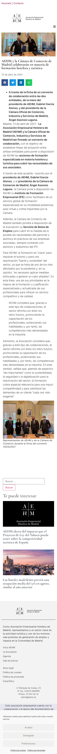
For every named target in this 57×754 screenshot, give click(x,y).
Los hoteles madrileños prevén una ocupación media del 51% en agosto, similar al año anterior (26, 583)
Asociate (6, 3)
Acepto (28, 727)
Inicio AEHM (9, 647)
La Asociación (10, 651)
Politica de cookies (18, 750)
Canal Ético (8, 681)
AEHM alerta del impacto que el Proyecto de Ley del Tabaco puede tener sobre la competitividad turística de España (26, 537)
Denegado (28, 735)
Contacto (18, 3)
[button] (54, 26)
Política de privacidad (36, 750)
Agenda (7, 656)
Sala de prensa (10, 660)
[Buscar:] (24, 481)
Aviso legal (8, 668)
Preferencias (28, 743)
